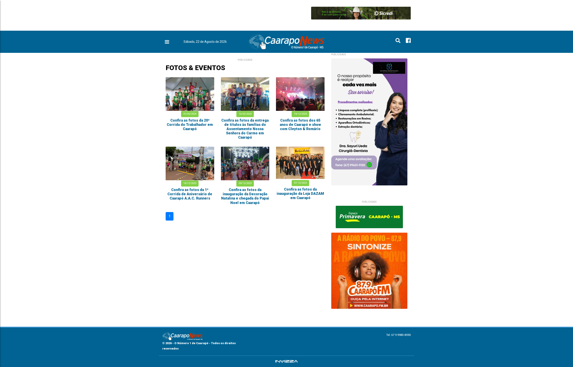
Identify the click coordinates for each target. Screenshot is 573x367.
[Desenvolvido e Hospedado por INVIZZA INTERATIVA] (286, 361)
